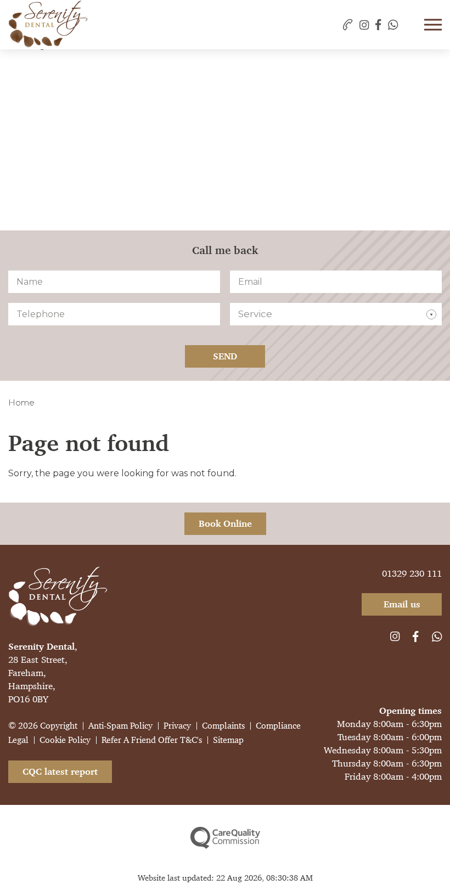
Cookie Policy (65, 740)
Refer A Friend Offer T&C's (152, 740)
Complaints (223, 725)
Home (21, 402)
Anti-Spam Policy (120, 725)
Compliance (278, 725)
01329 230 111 (412, 573)
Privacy (177, 725)
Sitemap (228, 740)
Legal (18, 740)
